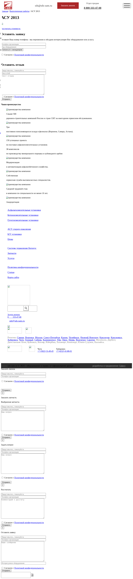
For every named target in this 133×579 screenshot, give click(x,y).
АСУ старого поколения (19, 229)
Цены (10, 239)
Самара (20, 337)
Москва (38, 337)
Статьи (11, 272)
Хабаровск (13, 340)
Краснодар (104, 337)
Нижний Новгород (89, 337)
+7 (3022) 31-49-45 (45, 351)
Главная (4, 11)
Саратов (91, 340)
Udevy (122, 365)
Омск (64, 340)
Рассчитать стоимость (10, 28)
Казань (64, 337)
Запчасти (12, 253)
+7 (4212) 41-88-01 (64, 351)
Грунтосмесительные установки (23, 220)
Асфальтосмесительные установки (24, 210)
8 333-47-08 (92, 7)
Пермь (72, 340)
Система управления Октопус (22, 248)
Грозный (29, 340)
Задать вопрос (14, 314)
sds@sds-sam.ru (17, 321)
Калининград (49, 340)
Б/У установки (15, 234)
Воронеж (29, 337)
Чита (21, 340)
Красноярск (116, 337)
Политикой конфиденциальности (29, 55)
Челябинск (74, 337)
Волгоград (81, 340)
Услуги (11, 258)
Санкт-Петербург (52, 337)
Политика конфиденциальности (23, 267)
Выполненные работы (19, 11)
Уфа (59, 340)
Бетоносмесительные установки (23, 215)
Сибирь (38, 340)
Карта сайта (13, 277)
